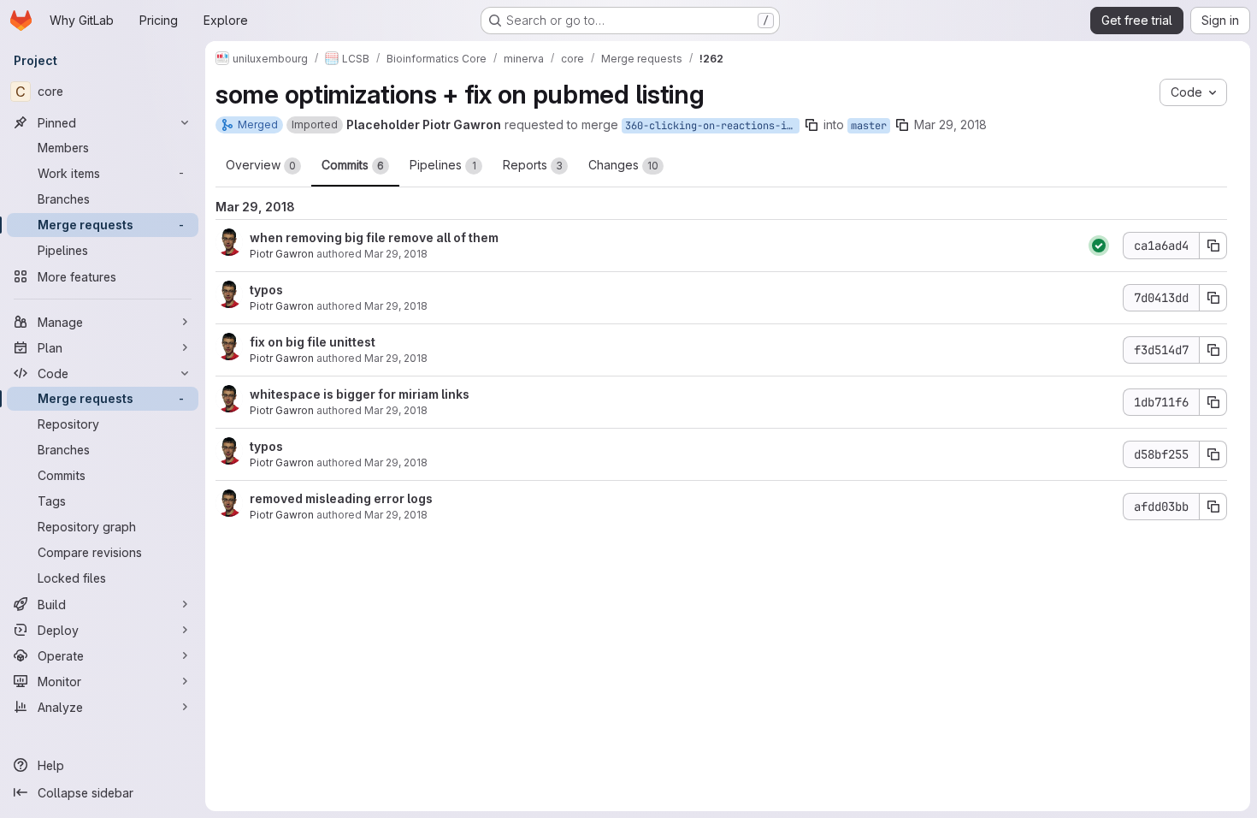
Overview (261, 164)
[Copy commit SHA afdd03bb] (1213, 506)
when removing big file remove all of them (374, 237)
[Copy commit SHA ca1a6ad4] (1213, 245)
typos (266, 289)
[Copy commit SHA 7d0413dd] (1213, 297)
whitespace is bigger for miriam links (359, 394)
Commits (353, 164)
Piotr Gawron (282, 253)
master (869, 126)
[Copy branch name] (811, 125)
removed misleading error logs (341, 498)
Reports (533, 164)
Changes (623, 164)
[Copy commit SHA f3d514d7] (1213, 350)
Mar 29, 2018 (950, 124)
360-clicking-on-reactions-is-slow (712, 126)
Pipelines (443, 164)
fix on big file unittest (312, 342)
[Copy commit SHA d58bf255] (1213, 454)
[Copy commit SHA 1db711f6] (1213, 402)
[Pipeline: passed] (1099, 245)
